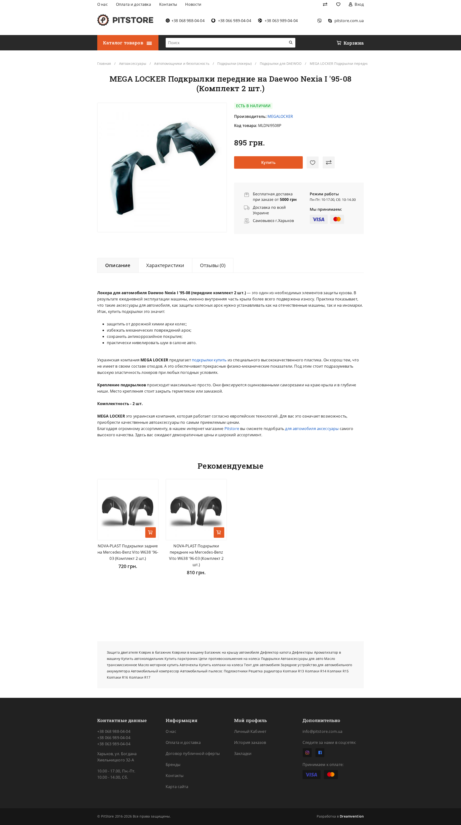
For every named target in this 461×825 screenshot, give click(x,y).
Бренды (173, 764)
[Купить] (150, 532)
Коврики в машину (188, 652)
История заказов (250, 742)
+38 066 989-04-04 (113, 737)
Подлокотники (236, 671)
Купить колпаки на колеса (221, 665)
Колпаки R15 (338, 671)
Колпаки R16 (117, 677)
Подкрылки (270, 658)
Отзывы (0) (212, 265)
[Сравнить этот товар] (328, 162)
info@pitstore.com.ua (322, 731)
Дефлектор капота (275, 652)
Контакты (174, 775)
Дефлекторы (302, 652)
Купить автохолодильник (142, 658)
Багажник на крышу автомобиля (232, 652)
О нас (171, 731)
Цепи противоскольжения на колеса (229, 658)
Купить (268, 162)
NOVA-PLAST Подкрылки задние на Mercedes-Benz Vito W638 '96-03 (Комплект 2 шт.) (127, 552)
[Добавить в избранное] (312, 162)
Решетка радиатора (265, 671)
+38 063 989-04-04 (113, 744)
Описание (118, 265)
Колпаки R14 (316, 671)
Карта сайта (177, 786)
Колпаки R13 (293, 671)
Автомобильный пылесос (201, 671)
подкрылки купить (209, 360)
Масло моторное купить (158, 665)
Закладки (242, 753)
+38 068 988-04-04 (113, 731)
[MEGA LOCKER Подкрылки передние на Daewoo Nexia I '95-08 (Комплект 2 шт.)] (162, 167)
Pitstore (231, 428)
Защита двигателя (122, 652)
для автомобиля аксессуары (312, 428)
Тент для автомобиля (262, 665)
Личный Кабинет (250, 731)
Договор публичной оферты (193, 753)
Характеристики (165, 265)
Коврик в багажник (155, 652)
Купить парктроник (180, 658)
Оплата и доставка (183, 742)
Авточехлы (189, 665)
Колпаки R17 (140, 677)
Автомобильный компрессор (155, 671)
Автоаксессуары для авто (302, 658)
